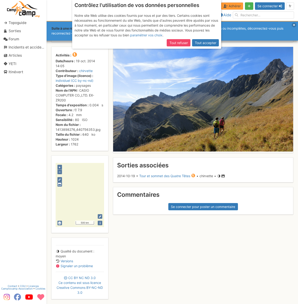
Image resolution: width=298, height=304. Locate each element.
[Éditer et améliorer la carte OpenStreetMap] (100, 216)
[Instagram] (6, 298)
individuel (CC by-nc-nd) (74, 81)
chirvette (86, 71)
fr (290, 6)
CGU (23, 286)
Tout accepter (205, 43)
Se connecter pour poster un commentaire (203, 207)
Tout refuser (178, 43)
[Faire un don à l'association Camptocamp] (40, 298)
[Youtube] (29, 298)
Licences (33, 286)
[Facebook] (17, 298)
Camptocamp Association (17, 288)
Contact (12, 286)
